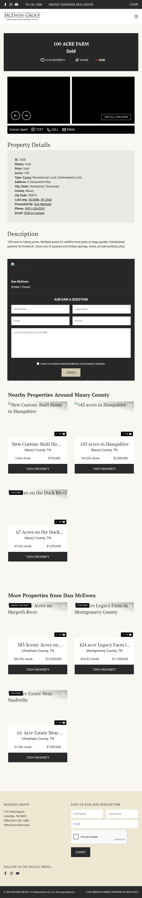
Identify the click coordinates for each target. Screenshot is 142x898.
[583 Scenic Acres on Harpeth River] (37, 620)
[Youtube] (16, 4)
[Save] (63, 405)
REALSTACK (132, 892)
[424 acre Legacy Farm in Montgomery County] (104, 620)
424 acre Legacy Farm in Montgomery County (104, 645)
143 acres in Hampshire (104, 444)
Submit (71, 372)
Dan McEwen (42, 204)
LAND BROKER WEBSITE (98, 892)
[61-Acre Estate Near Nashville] (37, 708)
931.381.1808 (34, 4)
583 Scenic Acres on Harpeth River (37, 645)
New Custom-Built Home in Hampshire (38, 444)
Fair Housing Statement (63, 892)
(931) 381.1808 (20, 820)
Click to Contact (34, 213)
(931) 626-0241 (35, 208)
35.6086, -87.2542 (40, 199)
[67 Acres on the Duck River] (37, 507)
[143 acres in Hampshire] (104, 419)
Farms (27, 177)
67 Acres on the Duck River (38, 532)
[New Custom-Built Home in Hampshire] (37, 419)
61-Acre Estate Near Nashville (37, 733)
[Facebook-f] (5, 4)
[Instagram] (11, 4)
